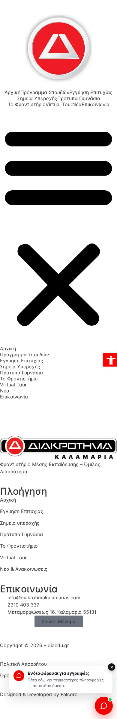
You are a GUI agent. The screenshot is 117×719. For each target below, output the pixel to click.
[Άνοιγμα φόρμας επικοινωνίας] (104, 706)
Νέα (77, 104)
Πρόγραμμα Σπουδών (44, 92)
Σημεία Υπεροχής (37, 98)
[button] (58, 226)
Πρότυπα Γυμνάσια (78, 98)
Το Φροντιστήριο (27, 104)
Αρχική (12, 92)
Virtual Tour (59, 104)
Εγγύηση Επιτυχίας (90, 92)
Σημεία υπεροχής (20, 523)
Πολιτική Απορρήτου (23, 664)
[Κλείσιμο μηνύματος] (111, 667)
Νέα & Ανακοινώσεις (23, 569)
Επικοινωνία (96, 104)
